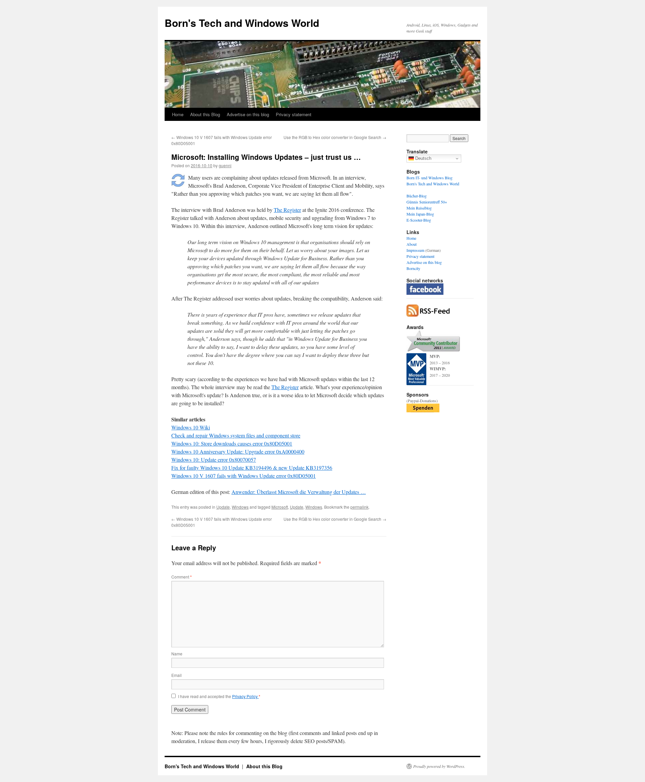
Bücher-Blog (416, 195)
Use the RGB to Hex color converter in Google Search (335, 137)
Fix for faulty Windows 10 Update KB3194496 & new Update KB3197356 (251, 467)
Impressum (415, 250)
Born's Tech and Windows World (242, 22)
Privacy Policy (245, 696)
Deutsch (422, 158)
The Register (287, 209)
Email (176, 675)
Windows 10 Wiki (190, 427)
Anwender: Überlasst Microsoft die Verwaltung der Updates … (298, 491)
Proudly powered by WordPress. (439, 766)
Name (176, 653)
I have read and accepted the (219, 696)
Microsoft (279, 507)
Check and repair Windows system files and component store (235, 435)
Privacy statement (293, 114)
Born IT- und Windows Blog (429, 177)
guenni (225, 165)
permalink (359, 507)
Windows (240, 507)
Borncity (413, 268)
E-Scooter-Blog (418, 220)
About (411, 244)
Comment (181, 577)
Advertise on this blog (248, 114)
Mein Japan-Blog (420, 214)
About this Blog (205, 114)
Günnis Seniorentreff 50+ (426, 201)
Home (177, 114)
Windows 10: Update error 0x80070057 (213, 459)
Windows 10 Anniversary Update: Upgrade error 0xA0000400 (237, 451)
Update (223, 507)
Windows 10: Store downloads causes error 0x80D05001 (231, 443)
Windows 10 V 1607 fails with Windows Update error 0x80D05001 (243, 475)
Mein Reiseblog (419, 208)
